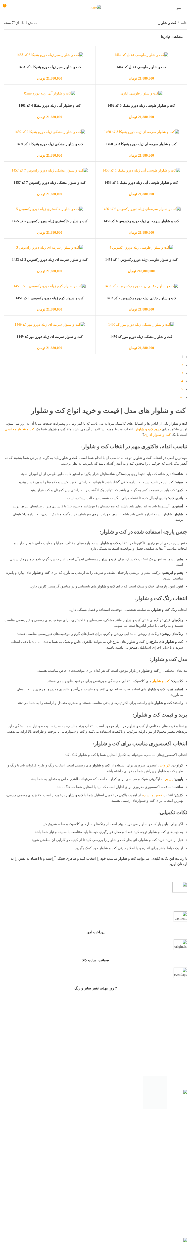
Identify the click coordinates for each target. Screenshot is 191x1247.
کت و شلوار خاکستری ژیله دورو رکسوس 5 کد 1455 (50, 221)
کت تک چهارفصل (174, 1180)
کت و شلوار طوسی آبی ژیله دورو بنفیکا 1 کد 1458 (141, 182)
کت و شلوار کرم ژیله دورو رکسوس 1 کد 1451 (50, 298)
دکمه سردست (176, 1221)
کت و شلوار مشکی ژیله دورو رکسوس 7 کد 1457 (50, 182)
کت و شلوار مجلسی (20, 429)
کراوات (164, 765)
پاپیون (168, 779)
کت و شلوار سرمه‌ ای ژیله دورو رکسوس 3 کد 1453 (50, 260)
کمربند (182, 1213)
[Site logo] (96, 7)
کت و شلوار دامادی (173, 1139)
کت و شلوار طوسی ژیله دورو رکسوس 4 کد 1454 (141, 260)
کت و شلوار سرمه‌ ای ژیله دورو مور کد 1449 (50, 337)
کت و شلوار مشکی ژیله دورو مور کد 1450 (141, 337)
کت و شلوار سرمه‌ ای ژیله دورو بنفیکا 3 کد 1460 (141, 144)
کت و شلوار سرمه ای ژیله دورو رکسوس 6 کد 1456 (141, 221)
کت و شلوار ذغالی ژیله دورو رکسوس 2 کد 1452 (141, 298)
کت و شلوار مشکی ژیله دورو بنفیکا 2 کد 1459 (49, 144)
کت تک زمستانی (175, 1171)
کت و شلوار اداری (157, 435)
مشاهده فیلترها (172, 37)
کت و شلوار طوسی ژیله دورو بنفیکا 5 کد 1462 (141, 105)
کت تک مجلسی (175, 1163)
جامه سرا (156, 1235)
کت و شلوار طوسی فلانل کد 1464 (141, 67)
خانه (183, 23)
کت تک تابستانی (175, 1189)
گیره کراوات (178, 1230)
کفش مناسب (152, 795)
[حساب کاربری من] (15, 7)
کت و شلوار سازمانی (171, 1147)
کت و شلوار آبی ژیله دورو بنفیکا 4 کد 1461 (50, 105)
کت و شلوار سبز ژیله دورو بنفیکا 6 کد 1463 (49, 67)
